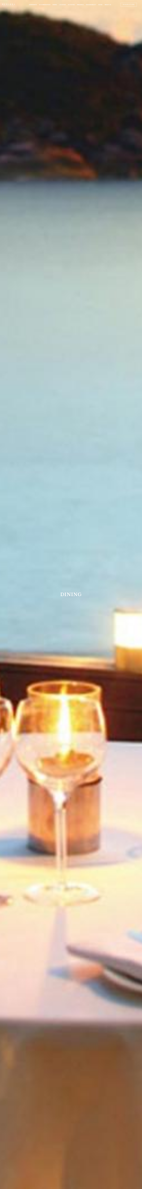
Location (62, 4)
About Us (108, 4)
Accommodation (44, 4)
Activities (71, 4)
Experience (33, 4)
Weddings (80, 4)
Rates (100, 4)
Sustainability (91, 4)
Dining (55, 4)
